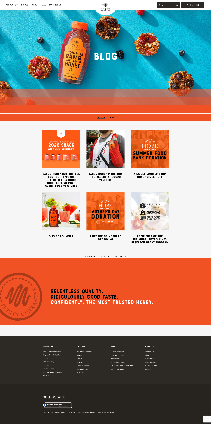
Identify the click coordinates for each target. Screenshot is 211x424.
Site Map (72, 412)
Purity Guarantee (117, 351)
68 (116, 256)
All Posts (101, 118)
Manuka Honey (48, 362)
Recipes (24, 5)
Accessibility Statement (87, 412)
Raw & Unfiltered (117, 355)
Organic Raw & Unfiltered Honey (52, 356)
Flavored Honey (49, 369)
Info (113, 347)
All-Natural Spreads (50, 376)
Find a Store (193, 5)
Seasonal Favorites (84, 369)
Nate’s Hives (115, 359)
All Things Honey (51, 5)
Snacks (79, 355)
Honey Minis (47, 365)
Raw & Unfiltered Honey (52, 351)
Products (10, 5)
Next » (123, 256)
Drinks (79, 359)
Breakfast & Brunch (84, 351)
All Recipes (81, 373)
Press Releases (150, 362)
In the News (149, 359)
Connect (149, 347)
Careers (148, 369)
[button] (17, 5)
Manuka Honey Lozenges (52, 372)
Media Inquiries (151, 366)
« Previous (90, 256)
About (35, 5)
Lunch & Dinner (83, 366)
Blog (112, 118)
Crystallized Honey (118, 362)
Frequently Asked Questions (122, 366)
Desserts (80, 362)
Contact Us (149, 351)
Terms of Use (48, 412)
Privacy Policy (60, 412)
